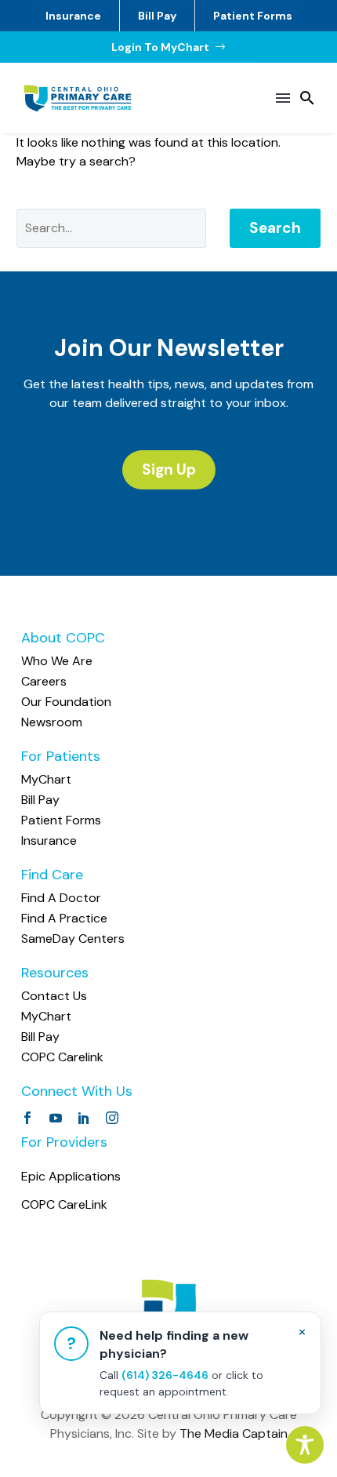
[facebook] (27, 1117)
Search (275, 228)
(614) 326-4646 (164, 1375)
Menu (283, 98)
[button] (307, 98)
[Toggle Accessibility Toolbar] (304, 1444)
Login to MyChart (168, 47)
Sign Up (169, 469)
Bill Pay (157, 16)
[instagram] (112, 1117)
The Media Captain (233, 1433)
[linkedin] (84, 1117)
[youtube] (55, 1117)
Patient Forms (252, 16)
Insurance (73, 16)
